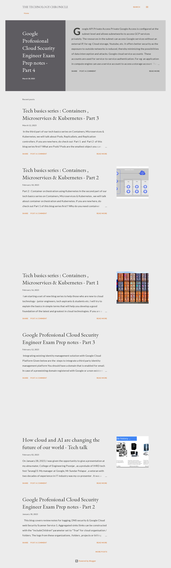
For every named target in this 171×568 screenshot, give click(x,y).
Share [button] (74, 71)
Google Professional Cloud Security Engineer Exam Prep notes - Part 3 (60, 338)
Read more (154, 71)
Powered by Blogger (87, 561)
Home (26, 13)
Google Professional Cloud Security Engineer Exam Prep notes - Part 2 (60, 503)
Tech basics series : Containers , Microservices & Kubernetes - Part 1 (60, 279)
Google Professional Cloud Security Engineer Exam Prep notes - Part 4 (38, 51)
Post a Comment (87, 71)
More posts (101, 552)
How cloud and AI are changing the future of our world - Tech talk (61, 443)
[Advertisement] (64, 243)
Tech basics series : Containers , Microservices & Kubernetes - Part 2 (60, 173)
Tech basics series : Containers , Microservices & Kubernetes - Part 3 (60, 114)
